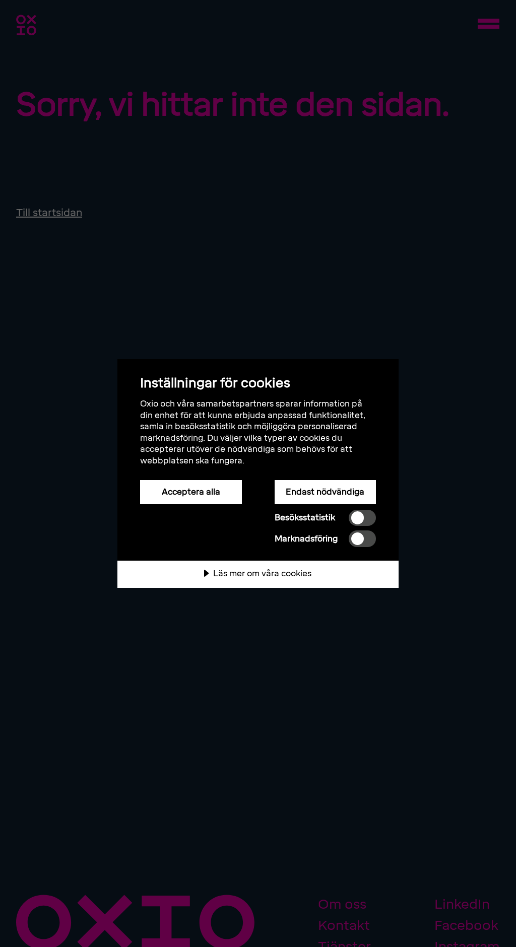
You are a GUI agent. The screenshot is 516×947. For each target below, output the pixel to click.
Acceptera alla (191, 492)
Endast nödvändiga (325, 492)
